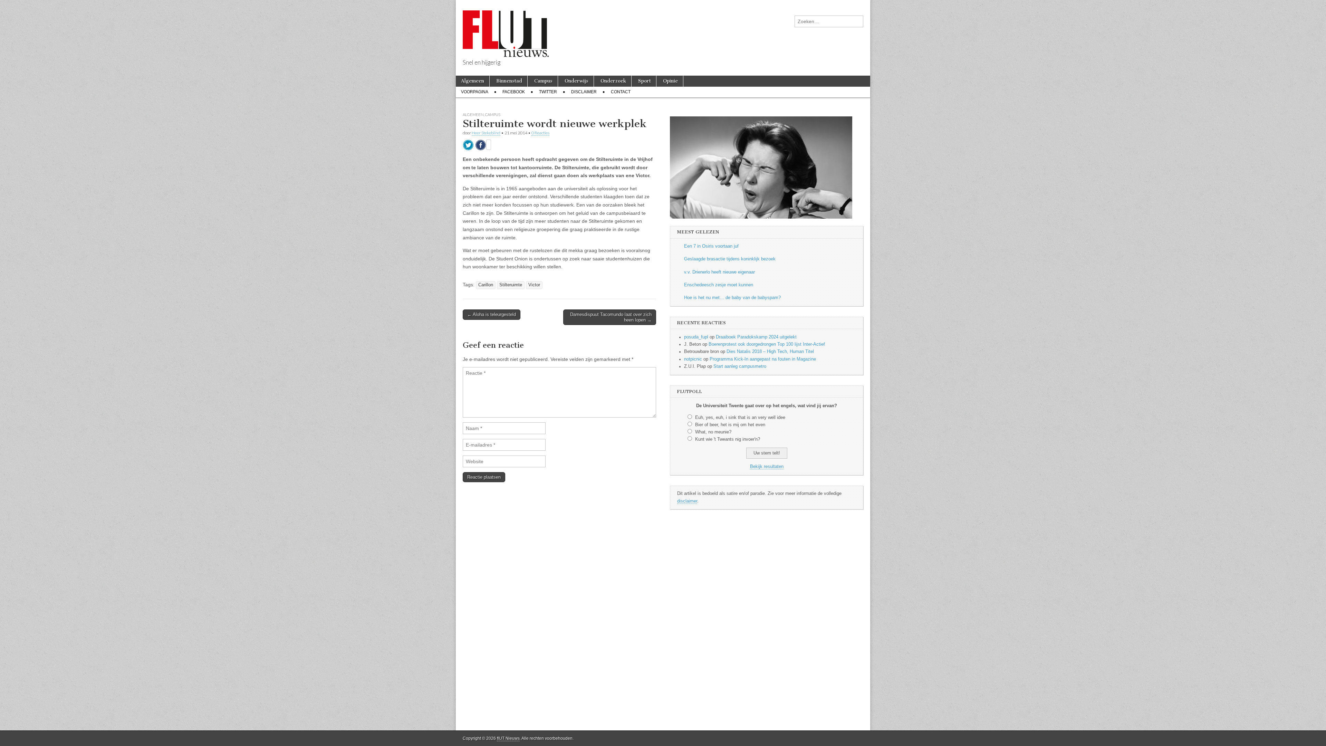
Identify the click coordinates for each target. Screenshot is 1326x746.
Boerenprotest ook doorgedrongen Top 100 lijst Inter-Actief (767, 344)
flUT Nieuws (508, 738)
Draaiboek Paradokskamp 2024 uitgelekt (756, 337)
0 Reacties (540, 132)
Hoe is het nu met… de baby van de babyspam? (732, 297)
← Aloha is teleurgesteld (491, 314)
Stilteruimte (510, 285)
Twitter (548, 91)
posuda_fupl (696, 337)
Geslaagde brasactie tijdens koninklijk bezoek (730, 259)
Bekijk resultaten (767, 466)
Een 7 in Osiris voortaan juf (711, 246)
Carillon (485, 285)
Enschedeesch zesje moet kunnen (718, 285)
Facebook (513, 91)
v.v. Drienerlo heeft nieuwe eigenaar (719, 272)
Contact (621, 91)
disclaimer (687, 501)
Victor (534, 285)
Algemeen (472, 81)
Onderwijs (576, 81)
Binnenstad (509, 81)
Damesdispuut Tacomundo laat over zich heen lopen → (611, 317)
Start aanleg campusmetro (739, 366)
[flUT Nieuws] (506, 28)
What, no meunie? (713, 432)
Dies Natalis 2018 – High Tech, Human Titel (770, 351)
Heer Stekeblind (486, 132)
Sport (644, 81)
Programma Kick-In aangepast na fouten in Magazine (763, 359)
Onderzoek (613, 81)
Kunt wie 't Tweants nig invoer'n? (727, 439)
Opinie (670, 81)
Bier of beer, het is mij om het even (730, 424)
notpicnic (693, 359)
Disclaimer (584, 91)
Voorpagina (474, 91)
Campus (543, 81)
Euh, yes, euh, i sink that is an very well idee (740, 417)
